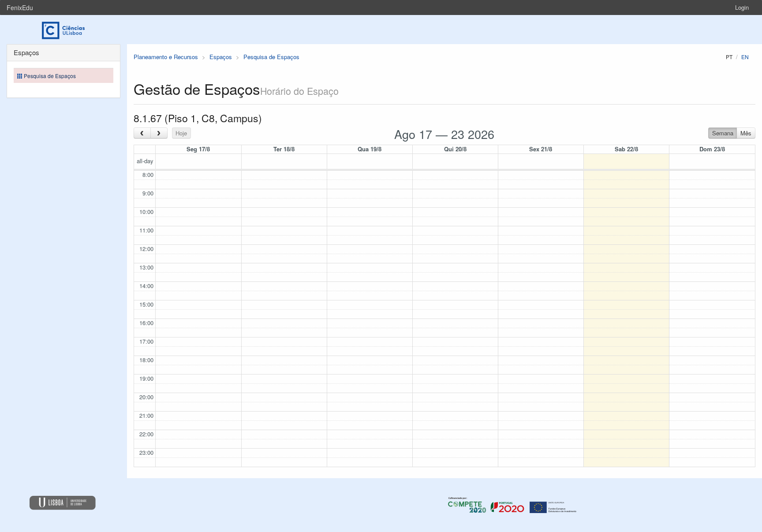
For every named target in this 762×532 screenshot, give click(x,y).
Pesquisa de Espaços (271, 56)
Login (742, 7)
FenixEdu (20, 7)
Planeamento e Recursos (166, 56)
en (745, 56)
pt (729, 56)
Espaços (220, 56)
